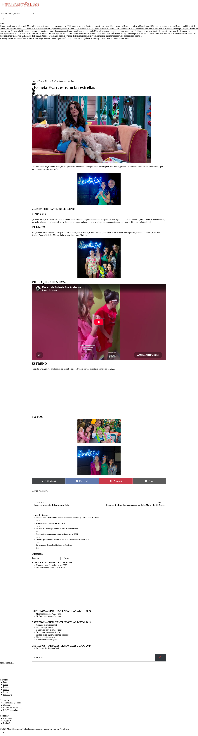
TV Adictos (37, 95)
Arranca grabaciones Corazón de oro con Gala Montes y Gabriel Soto (62, 539)
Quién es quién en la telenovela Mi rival (17, 26)
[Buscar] (160, 657)
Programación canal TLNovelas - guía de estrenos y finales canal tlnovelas (87, 38)
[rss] (2, 677)
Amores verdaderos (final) (47, 640)
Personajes (39, 38)
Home (34, 81)
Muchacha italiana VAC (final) (49, 614)
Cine (53, 38)
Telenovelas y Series (12, 703)
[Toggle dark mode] (3, 19)
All (1, 38)
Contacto (7, 705)
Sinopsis (30, 38)
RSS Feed (5, 671)
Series (11, 38)
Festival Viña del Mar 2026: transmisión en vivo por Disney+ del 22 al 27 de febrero (43, 33)
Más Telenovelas (10, 710)
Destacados (124, 38)
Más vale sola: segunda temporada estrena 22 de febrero (62, 28)
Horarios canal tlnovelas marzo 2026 (51, 565)
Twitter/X (7, 721)
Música (23, 38)
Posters (47, 38)
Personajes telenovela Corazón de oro (50, 26)
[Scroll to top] (3, 733)
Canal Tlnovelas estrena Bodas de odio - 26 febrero (107, 28)
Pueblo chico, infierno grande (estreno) (52, 635)
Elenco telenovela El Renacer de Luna (145, 28)
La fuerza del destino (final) (47, 648)
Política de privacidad (12, 708)
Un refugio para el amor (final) (49, 630)
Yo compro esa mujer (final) (48, 632)
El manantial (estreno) (45, 637)
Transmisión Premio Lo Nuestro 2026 (22, 28)
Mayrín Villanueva (40, 491)
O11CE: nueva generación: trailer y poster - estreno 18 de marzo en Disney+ (98, 26)
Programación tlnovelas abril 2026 (50, 567)
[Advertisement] (99, 60)
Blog (5, 38)
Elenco (17, 38)
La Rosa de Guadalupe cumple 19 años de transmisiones (63, 36)
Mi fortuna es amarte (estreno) (48, 616)
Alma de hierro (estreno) (46, 625)
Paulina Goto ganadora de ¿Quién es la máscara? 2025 (57, 534)
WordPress (64, 729)
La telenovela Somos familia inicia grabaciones (54, 545)
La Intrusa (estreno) (44, 627)
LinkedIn (7, 723)
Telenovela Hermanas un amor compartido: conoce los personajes (39, 31)
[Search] (32, 14)
